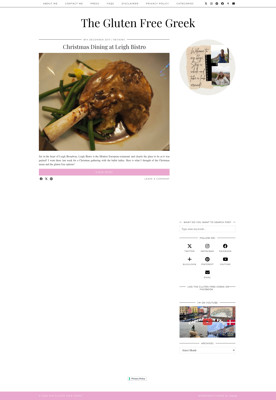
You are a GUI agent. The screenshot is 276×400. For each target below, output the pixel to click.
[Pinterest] (217, 3)
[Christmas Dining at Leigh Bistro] (104, 150)
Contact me (74, 3)
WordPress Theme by (217, 396)
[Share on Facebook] (41, 179)
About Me (50, 3)
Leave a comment (157, 179)
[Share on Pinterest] (51, 179)
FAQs (110, 3)
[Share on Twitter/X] (46, 179)
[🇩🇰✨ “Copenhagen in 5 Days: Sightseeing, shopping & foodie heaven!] (207, 322)
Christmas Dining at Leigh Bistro (104, 46)
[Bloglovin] (228, 3)
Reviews (119, 39)
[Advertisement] (207, 160)
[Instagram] (211, 3)
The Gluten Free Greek (138, 22)
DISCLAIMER (130, 3)
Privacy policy (157, 3)
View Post (104, 172)
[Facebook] (222, 3)
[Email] (233, 3)
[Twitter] (206, 3)
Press (94, 3)
